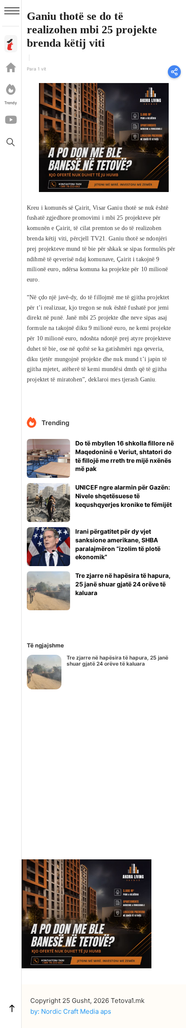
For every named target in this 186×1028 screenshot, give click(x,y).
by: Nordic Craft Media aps (70, 1011)
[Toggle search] (10, 141)
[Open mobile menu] (11, 10)
